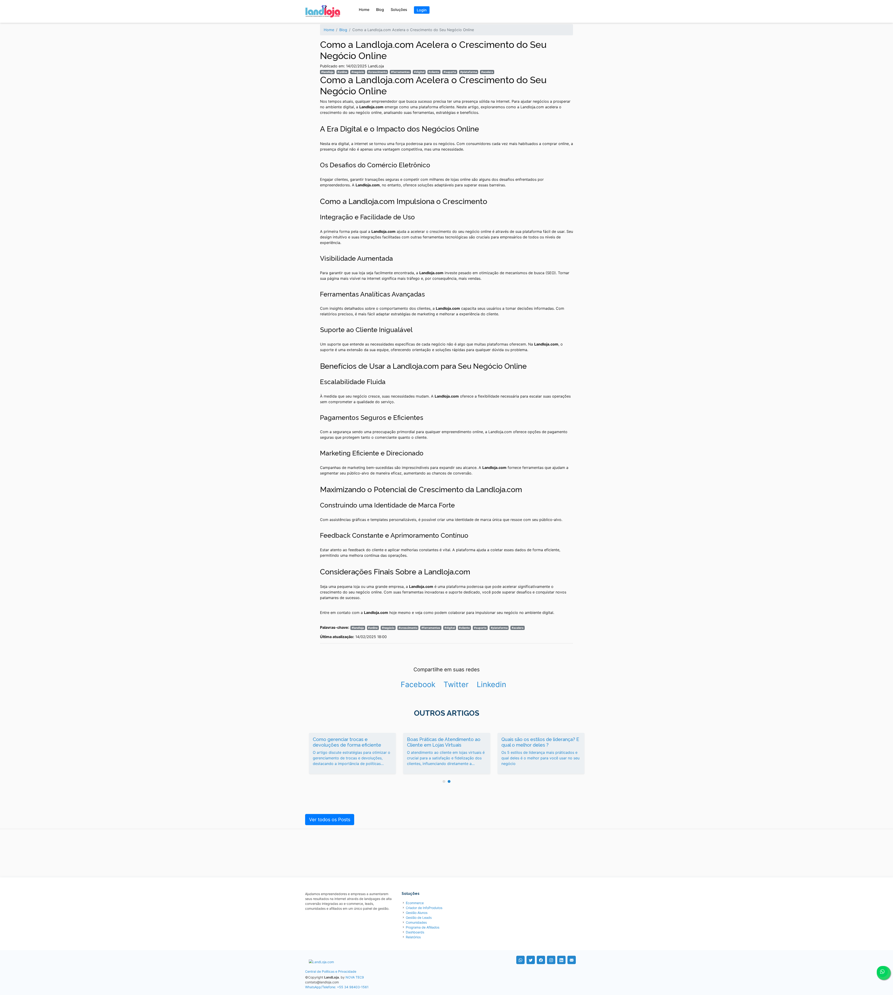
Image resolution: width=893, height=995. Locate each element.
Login (422, 10)
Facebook (418, 684)
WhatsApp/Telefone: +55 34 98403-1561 (337, 987)
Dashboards (415, 932)
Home (364, 9)
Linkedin (491, 684)
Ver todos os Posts (329, 819)
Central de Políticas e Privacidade (330, 971)
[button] (444, 781)
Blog (380, 9)
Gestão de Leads (419, 917)
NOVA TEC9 (355, 977)
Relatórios (413, 937)
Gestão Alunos (416, 913)
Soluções (399, 9)
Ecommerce (415, 903)
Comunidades (416, 922)
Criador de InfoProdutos (424, 908)
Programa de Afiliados (422, 927)
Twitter (456, 684)
